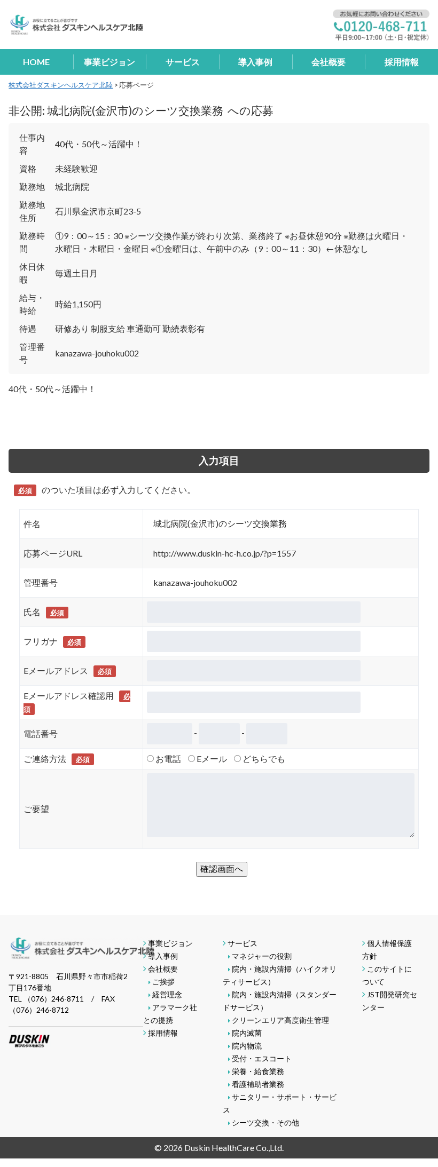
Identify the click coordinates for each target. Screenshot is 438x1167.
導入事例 (255, 62)
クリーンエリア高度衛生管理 (280, 1020)
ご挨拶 (163, 981)
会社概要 (328, 62)
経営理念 (167, 994)
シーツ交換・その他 (265, 1122)
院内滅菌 (247, 1032)
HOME (36, 62)
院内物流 (247, 1045)
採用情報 (402, 62)
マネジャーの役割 (262, 955)
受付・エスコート (262, 1058)
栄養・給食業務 (258, 1071)
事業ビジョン (109, 62)
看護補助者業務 (258, 1084)
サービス (183, 62)
